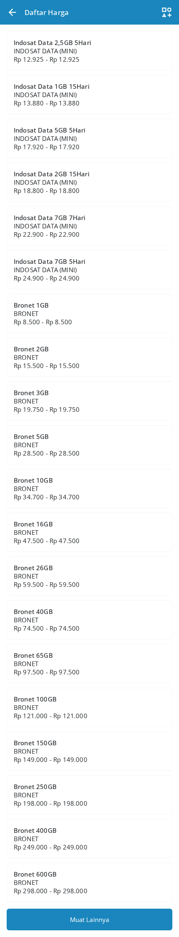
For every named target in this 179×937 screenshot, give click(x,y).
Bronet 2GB (47, 357)
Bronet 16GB (47, 532)
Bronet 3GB (47, 400)
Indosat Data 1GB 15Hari (52, 94)
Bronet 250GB (50, 794)
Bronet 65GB (47, 663)
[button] (12, 12)
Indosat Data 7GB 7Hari (50, 225)
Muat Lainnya (89, 919)
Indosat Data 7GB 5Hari (50, 269)
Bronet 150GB (50, 751)
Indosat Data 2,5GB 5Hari (52, 50)
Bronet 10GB (47, 488)
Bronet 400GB (50, 838)
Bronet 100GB (50, 707)
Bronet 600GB (50, 882)
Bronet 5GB (47, 444)
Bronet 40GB (47, 619)
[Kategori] (166, 12)
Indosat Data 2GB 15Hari (52, 182)
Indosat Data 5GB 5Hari (50, 138)
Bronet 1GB (43, 313)
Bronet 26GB (47, 576)
